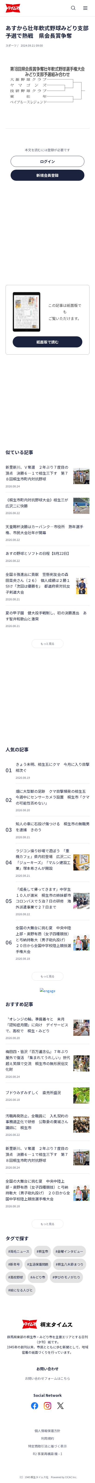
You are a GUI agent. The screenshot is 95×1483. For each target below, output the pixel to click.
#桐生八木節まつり (69, 1264)
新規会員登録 (47, 175)
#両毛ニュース (18, 1251)
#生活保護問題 (37, 1264)
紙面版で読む (47, 342)
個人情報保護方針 (47, 1430)
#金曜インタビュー (69, 1251)
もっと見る (47, 643)
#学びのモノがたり (66, 1277)
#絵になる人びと (20, 1290)
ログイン (47, 161)
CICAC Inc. (71, 1477)
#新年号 (14, 1264)
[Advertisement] (47, 234)
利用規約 (47, 1438)
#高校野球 (15, 1277)
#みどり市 (37, 1277)
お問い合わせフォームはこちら (47, 1378)
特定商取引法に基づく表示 (47, 1446)
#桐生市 (42, 1251)
